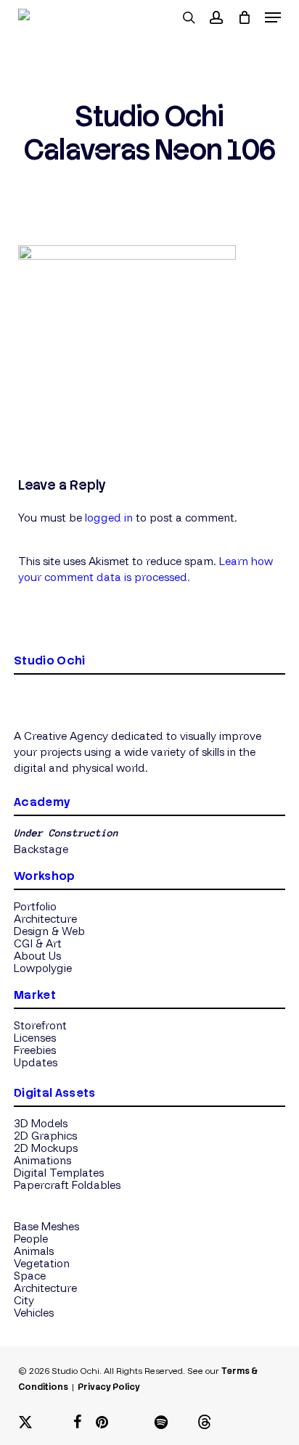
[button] (273, 17)
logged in (109, 517)
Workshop (44, 876)
